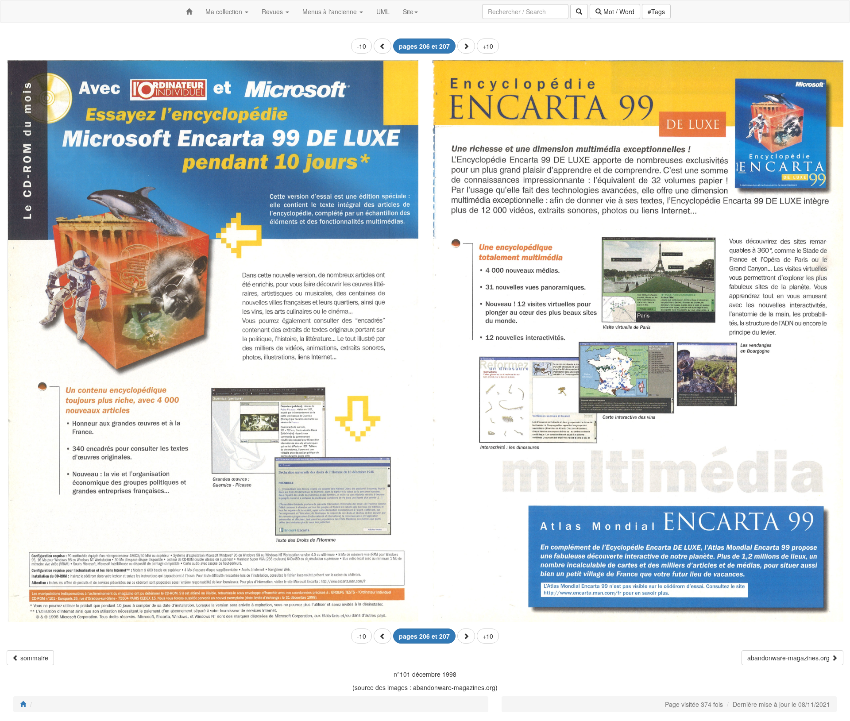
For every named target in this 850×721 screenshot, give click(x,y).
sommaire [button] (33, 657)
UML (383, 11)
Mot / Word (618, 11)
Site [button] (408, 11)
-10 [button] (361, 46)
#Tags (656, 11)
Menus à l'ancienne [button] (330, 11)
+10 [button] (488, 46)
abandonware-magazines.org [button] (789, 657)
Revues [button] (273, 11)
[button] (382, 46)
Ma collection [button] (224, 11)
